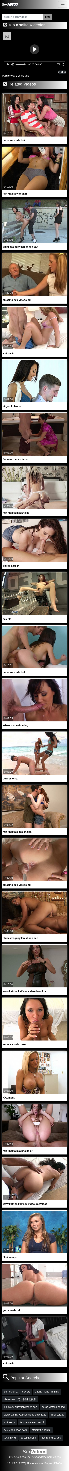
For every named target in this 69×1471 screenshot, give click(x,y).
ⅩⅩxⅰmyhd (10, 1437)
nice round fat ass (51, 1437)
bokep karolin (28, 1437)
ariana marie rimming (47, 1391)
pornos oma (10, 1391)
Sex (10, 4)
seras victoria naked (53, 1407)
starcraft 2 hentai (41, 1430)
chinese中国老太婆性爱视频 (20, 1399)
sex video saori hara (15, 1430)
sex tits (26, 1391)
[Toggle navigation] (62, 4)
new (34, 1457)
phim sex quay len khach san (20, 1407)
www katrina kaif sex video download (25, 1414)
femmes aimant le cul (32, 1422)
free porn (47, 1457)
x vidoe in (9, 1422)
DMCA (58, 1463)
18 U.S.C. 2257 (16, 1463)
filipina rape (57, 1414)
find (47, 16)
